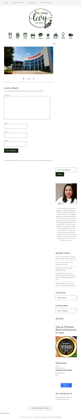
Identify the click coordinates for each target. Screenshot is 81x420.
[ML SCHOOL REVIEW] (55, 35)
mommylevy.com (60, 368)
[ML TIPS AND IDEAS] (63, 35)
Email (6, 132)
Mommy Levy (40, 18)
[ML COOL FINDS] (17, 35)
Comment (7, 95)
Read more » (68, 240)
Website (6, 140)
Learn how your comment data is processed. (39, 160)
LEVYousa (69, 397)
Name (6, 123)
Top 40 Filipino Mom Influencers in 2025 (66, 329)
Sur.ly (63, 373)
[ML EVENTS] (25, 35)
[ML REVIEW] (48, 35)
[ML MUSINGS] (40, 35)
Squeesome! (57, 417)
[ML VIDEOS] (71, 35)
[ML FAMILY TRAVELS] (33, 35)
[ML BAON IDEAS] (10, 35)
